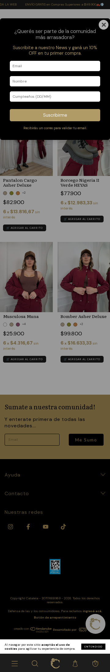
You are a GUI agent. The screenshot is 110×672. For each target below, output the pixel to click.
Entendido (93, 646)
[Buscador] (35, 662)
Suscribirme (55, 115)
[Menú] (15, 662)
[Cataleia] (55, 662)
